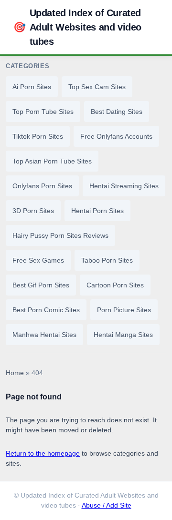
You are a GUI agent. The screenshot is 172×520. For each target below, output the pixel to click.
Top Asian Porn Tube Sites (52, 161)
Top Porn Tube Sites (43, 111)
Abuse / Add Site (106, 505)
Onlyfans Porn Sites (42, 186)
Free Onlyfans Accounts (116, 136)
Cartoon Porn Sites (115, 285)
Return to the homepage (43, 453)
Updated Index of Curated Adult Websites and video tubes (77, 27)
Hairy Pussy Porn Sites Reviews (60, 235)
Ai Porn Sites (31, 87)
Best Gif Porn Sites (40, 285)
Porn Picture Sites (124, 310)
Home (15, 373)
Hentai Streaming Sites (124, 186)
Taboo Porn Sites (107, 260)
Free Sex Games (38, 260)
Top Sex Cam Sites (97, 87)
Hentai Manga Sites (123, 334)
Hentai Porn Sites (97, 210)
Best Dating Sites (116, 111)
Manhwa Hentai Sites (44, 334)
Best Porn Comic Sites (46, 310)
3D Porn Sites (33, 210)
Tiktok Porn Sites (37, 136)
